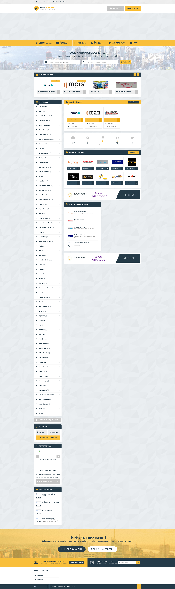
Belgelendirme (44, 357)
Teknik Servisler (45, 162)
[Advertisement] (87, 26)
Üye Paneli (40, 575)
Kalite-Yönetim (44, 353)
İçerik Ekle (40, 579)
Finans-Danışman (45, 237)
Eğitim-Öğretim (45, 120)
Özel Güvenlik (44, 283)
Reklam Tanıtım (45, 171)
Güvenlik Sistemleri (46, 199)
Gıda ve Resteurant (46, 125)
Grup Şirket (43, 339)
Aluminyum (43, 371)
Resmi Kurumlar (44, 404)
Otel (41, 325)
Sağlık (42, 111)
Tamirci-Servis (44, 297)
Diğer (42, 176)
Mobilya (42, 158)
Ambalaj (42, 264)
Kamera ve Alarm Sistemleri (48, 394)
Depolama (43, 316)
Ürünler (42, 278)
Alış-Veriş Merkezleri (46, 139)
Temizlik (43, 204)
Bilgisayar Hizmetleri (46, 227)
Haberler (42, 213)
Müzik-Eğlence (44, 218)
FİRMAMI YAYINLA (77, 562)
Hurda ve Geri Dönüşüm (47, 241)
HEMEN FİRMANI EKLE (72, 549)
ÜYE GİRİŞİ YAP (133, 8)
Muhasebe (43, 320)
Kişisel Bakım (44, 209)
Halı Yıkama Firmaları (46, 306)
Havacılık (42, 311)
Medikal (42, 408)
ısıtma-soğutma (45, 167)
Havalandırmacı (45, 153)
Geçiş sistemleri (45, 399)
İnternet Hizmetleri (46, 223)
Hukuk (42, 250)
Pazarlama (43, 181)
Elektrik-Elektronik (46, 116)
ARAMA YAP (126, 62)
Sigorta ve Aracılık (45, 348)
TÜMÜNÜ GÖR (132, 102)
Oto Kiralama (44, 343)
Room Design (44, 381)
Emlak (41, 232)
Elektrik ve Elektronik (46, 260)
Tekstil (42, 269)
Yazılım (42, 246)
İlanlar (41, 274)
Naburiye (42, 255)
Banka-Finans (44, 376)
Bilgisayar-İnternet (46, 185)
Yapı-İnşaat (43, 106)
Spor (41, 302)
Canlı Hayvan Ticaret (46, 288)
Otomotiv (43, 144)
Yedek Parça (43, 367)
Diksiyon (42, 334)
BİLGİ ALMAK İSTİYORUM (103, 549)
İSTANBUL (55, 432)
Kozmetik (42, 292)
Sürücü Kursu (44, 390)
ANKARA (41, 432)
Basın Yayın (43, 195)
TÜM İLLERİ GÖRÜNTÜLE (49, 437)
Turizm (42, 148)
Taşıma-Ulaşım (45, 134)
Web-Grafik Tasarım (46, 190)
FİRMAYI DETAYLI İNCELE (44, 481)
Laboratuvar (43, 362)
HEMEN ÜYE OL (117, 8)
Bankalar (42, 385)
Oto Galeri (43, 329)
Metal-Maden (44, 130)
